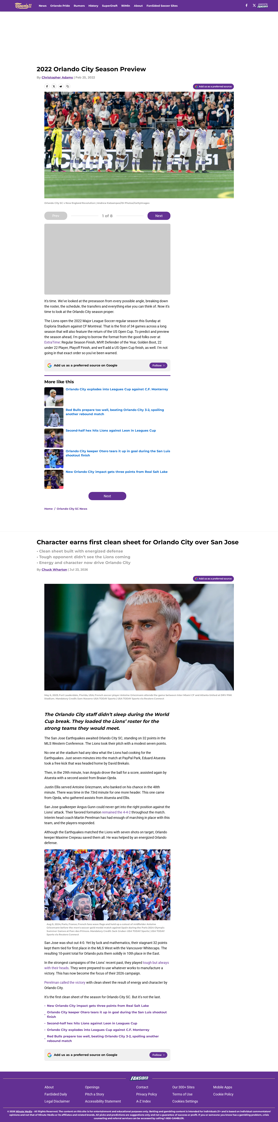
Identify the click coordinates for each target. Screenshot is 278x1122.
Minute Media (24, 1111)
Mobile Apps (222, 1087)
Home (48, 508)
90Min (125, 5)
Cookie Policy (223, 1094)
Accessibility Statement (103, 1101)
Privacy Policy (146, 1094)
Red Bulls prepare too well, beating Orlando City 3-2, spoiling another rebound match (103, 1039)
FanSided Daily (56, 1094)
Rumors (79, 5)
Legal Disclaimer (57, 1101)
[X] (254, 5)
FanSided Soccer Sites (162, 5)
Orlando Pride (60, 5)
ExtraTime (52, 342)
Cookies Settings (185, 1101)
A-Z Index (143, 1101)
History (93, 5)
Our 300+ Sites (183, 1087)
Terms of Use (182, 1094)
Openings (92, 1087)
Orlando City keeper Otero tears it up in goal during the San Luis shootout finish (107, 1014)
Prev (55, 216)
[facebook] (246, 5)
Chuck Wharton (54, 569)
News (42, 5)
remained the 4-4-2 (116, 812)
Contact (142, 1087)
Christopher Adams (57, 77)
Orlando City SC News (72, 508)
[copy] (67, 86)
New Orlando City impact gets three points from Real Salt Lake (98, 1006)
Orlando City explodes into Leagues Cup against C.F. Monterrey (98, 1030)
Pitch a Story (94, 1094)
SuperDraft (110, 5)
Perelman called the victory (64, 982)
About (138, 5)
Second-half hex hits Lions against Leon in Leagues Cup (92, 1023)
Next (159, 216)
